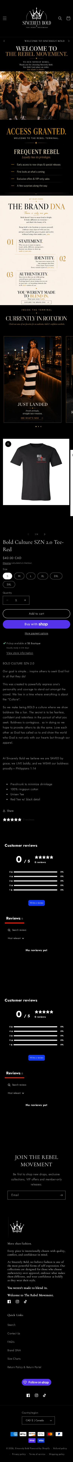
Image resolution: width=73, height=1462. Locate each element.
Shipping (7, 563)
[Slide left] (28, 534)
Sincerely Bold (22, 1448)
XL (42, 576)
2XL (56, 576)
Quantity (7, 593)
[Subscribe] (61, 1195)
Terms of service (37, 1454)
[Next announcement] (69, 41)
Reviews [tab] (14, 918)
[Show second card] (38, 426)
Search (11, 1325)
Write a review (36, 903)
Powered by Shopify (40, 1448)
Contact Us (13, 1333)
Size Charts (14, 1359)
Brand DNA (14, 1350)
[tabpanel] (36, 959)
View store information (20, 653)
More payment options (36, 633)
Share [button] (10, 811)
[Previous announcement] (4, 41)
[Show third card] (40, 426)
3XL (9, 584)
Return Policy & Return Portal (24, 1367)
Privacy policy (19, 1454)
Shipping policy (57, 1454)
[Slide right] (45, 534)
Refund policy (60, 1448)
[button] (5, 18)
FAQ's (11, 1342)
